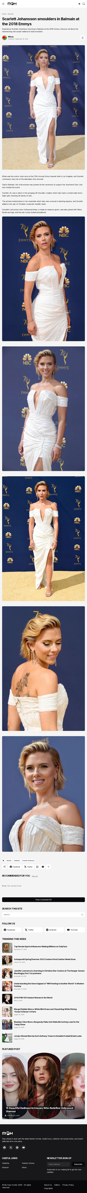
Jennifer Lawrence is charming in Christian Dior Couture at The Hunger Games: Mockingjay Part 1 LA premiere (49, 972)
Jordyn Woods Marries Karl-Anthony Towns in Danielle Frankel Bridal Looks (48, 1036)
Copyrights (48, 1188)
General (5, 1167)
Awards (10, 14)
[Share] (82, 37)
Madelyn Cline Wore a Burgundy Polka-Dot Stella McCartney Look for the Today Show (46, 1023)
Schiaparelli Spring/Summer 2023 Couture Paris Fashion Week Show (45, 959)
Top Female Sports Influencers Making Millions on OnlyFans (40, 946)
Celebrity (17, 860)
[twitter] (10, 1147)
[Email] (43, 866)
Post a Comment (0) (44, 900)
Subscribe (78, 1164)
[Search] (83, 4)
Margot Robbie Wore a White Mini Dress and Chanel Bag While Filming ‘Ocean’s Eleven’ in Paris (45, 1010)
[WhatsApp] (37, 866)
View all (35, 876)
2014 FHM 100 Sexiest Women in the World (33, 998)
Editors (57, 1185)
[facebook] (4, 1147)
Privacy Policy (68, 1185)
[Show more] (48, 866)
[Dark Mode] (79, 4)
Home (4, 14)
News (24, 1167)
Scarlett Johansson (28, 860)
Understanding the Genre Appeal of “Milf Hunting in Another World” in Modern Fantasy (49, 984)
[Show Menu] (3, 4)
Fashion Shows (28, 1163)
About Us (48, 1185)
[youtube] (23, 1147)
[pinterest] (17, 1147)
